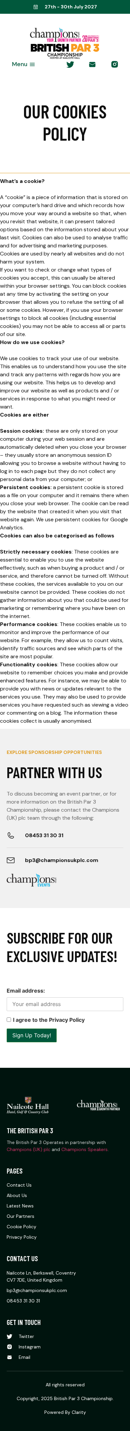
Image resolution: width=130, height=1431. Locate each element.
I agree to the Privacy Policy (49, 1019)
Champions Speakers (84, 1149)
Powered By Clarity (65, 1412)
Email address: (26, 990)
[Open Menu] (32, 64)
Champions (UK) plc (28, 1149)
